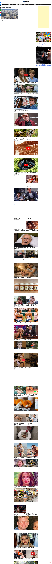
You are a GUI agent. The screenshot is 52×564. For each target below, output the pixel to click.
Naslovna (2, 4)
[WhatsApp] (1, 10)
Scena (17, 4)
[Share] (1, 15)
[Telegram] (1, 14)
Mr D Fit (28, 4)
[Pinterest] (1, 13)
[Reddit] (1, 11)
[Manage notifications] (50, 562)
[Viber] (1, 8)
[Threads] (1, 7)
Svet (14, 4)
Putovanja (35, 4)
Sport (12, 4)
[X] (1, 5)
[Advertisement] (43, 17)
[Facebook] (1, 3)
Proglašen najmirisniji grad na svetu (7, 20)
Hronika (9, 4)
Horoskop (41, 4)
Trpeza (31, 4)
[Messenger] (1, 4)
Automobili (24, 4)
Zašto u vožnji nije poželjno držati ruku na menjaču (43, 65)
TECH (38, 4)
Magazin (20, 4)
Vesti (5, 4)
